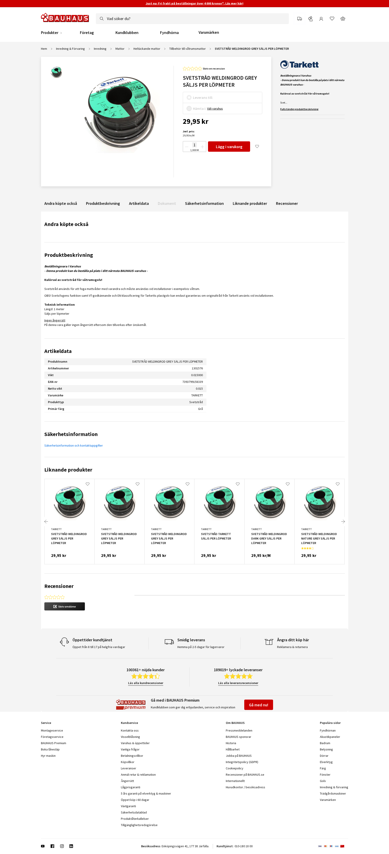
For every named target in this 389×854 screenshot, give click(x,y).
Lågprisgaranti (130, 787)
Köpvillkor (127, 762)
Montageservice (52, 730)
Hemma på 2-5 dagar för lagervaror (200, 647)
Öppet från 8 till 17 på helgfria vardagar (98, 647)
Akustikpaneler (330, 737)
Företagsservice (52, 737)
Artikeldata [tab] (58, 351)
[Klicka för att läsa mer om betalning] (333, 846)
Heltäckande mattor (146, 49)
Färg (323, 768)
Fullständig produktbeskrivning (299, 109)
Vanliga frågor (130, 749)
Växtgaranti (128, 806)
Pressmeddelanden (239, 730)
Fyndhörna (169, 33)
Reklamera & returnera (292, 647)
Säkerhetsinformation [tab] (71, 434)
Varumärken (209, 32)
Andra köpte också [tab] (66, 224)
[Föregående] (46, 521)
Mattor (119, 49)
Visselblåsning (130, 737)
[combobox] (192, 18)
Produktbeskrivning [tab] (68, 254)
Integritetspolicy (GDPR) (242, 762)
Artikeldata (139, 203)
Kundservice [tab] (129, 723)
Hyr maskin (48, 756)
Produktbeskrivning (103, 203)
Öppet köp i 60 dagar (135, 800)
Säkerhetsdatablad (134, 812)
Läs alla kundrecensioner (145, 683)
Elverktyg (326, 762)
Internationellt (235, 781)
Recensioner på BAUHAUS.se (245, 775)
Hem (44, 49)
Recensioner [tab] (59, 586)
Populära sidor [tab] (330, 723)
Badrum (325, 743)
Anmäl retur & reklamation (138, 775)
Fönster (325, 775)
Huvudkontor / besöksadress (245, 787)
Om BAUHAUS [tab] (235, 723)
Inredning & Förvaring (70, 49)
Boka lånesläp (50, 749)
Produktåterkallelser (135, 819)
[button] (64, 606)
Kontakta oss (130, 730)
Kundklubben (126, 33)
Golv (323, 781)
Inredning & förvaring (334, 787)
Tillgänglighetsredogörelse (139, 825)
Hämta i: (199, 108)
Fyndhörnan (328, 730)
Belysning (326, 749)
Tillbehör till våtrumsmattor (187, 49)
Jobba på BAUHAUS (239, 756)
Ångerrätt (127, 781)
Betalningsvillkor (132, 756)
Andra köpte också (60, 203)
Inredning (100, 49)
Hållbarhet (233, 749)
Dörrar (324, 756)
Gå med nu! (258, 704)
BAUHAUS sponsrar (238, 737)
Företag (87, 33)
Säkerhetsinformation (204, 203)
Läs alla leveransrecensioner (238, 683)
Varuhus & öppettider (135, 743)
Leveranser (128, 768)
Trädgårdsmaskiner (333, 793)
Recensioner (287, 203)
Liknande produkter (250, 203)
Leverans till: (203, 97)
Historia (231, 743)
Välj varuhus (215, 108)
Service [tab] (46, 723)
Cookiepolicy (234, 768)
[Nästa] (343, 521)
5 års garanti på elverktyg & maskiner (146, 793)
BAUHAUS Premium (53, 743)
